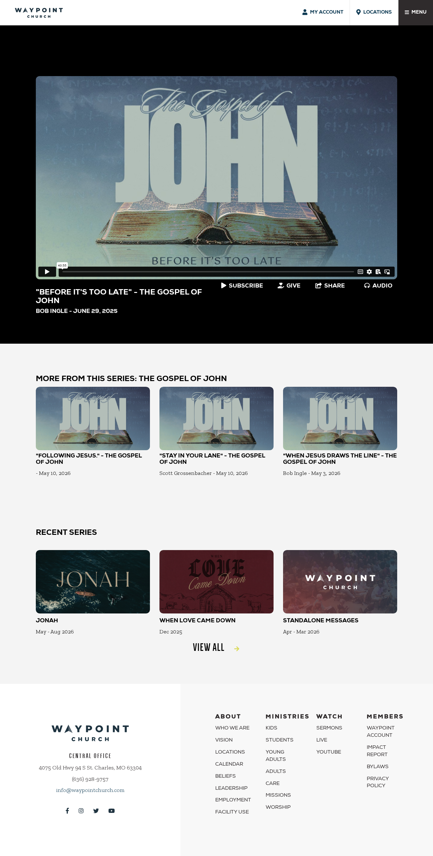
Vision (224, 740)
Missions (278, 795)
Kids (271, 728)
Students (280, 740)
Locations (230, 752)
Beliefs (225, 776)
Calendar (229, 764)
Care (273, 784)
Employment (233, 800)
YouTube (328, 752)
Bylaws (378, 767)
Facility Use (232, 812)
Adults (276, 772)
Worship (278, 807)
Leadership (231, 788)
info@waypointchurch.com (90, 790)
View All (209, 647)
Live (321, 740)
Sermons (329, 728)
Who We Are (232, 728)
